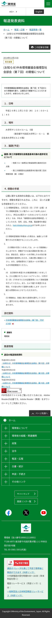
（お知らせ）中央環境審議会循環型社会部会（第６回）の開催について (25, 365)
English (39, 11)
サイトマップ (23, 493)
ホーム (6, 29)
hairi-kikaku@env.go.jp (22, 225)
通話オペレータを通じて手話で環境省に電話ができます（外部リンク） (25, 570)
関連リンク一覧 (24, 501)
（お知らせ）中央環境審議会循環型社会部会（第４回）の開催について (25, 385)
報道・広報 (19, 29)
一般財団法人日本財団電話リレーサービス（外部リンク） (25, 593)
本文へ (11, 11)
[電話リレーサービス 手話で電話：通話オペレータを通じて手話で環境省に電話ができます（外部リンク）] (26, 563)
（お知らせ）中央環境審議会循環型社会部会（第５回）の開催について (25, 375)
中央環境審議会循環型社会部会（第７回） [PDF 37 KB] (25, 322)
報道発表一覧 (35, 29)
